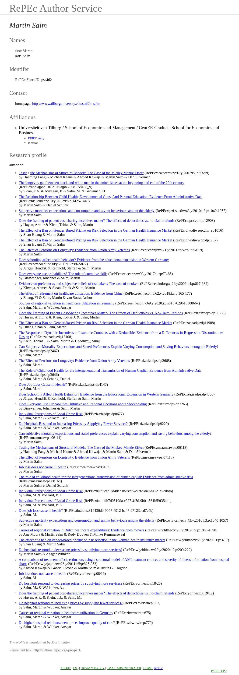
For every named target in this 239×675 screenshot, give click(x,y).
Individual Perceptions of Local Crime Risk (51, 414)
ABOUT (65, 668)
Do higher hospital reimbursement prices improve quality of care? (67, 623)
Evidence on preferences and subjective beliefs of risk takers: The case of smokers (79, 284)
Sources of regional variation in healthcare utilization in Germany (66, 303)
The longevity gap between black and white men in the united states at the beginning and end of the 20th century (101, 183)
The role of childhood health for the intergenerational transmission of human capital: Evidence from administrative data (106, 477)
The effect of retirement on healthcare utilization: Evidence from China (71, 293)
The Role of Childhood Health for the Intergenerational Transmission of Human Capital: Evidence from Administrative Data (110, 370)
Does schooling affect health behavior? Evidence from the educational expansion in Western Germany (94, 260)
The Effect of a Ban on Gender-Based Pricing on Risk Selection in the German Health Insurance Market (95, 230)
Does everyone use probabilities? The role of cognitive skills (63, 274)
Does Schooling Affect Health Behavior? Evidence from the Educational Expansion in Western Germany (96, 394)
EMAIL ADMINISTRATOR (124, 668)
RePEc (158, 668)
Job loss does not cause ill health (42, 467)
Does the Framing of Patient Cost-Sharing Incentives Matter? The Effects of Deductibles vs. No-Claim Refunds (101, 313)
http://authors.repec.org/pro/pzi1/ (57, 650)
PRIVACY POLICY (93, 668)
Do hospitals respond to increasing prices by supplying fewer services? (71, 603)
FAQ (75, 668)
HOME (148, 668)
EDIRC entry (36, 138)
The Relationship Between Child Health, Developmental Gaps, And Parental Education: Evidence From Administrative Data (110, 197)
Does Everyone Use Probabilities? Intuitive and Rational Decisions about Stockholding (83, 404)
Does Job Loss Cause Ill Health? (43, 384)
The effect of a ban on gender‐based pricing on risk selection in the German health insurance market (92, 540)
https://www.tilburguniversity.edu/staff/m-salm (66, 104)
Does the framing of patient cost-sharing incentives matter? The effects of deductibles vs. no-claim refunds (96, 221)
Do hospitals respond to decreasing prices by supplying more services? (70, 550)
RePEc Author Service (55, 8)
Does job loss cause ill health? (41, 510)
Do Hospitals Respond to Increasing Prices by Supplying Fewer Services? (73, 424)
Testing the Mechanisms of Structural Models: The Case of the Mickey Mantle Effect (81, 173)
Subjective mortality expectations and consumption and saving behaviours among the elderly (87, 211)
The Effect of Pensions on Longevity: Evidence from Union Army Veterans (74, 250)
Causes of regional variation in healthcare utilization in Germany (66, 613)
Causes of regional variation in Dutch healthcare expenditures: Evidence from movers (81, 530)
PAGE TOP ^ (219, 671)
